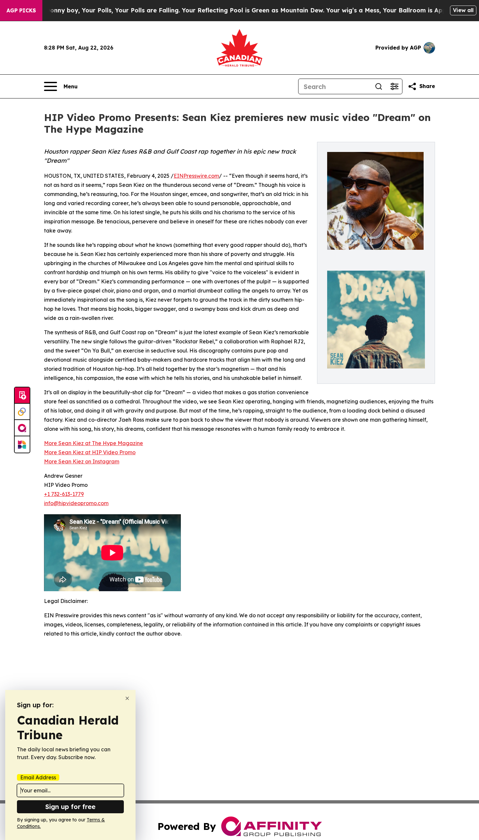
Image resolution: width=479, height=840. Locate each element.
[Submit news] (22, 395)
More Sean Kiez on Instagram (81, 461)
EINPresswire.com (196, 175)
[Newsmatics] (22, 444)
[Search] (378, 86)
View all (463, 10)
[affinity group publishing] (22, 428)
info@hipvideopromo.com (76, 503)
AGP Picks (21, 10)
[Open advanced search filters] (394, 86)
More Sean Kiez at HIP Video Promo (90, 452)
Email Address (38, 777)
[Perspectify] (22, 412)
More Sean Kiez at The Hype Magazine (93, 443)
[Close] (127, 698)
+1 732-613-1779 (64, 494)
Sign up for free (70, 806)
